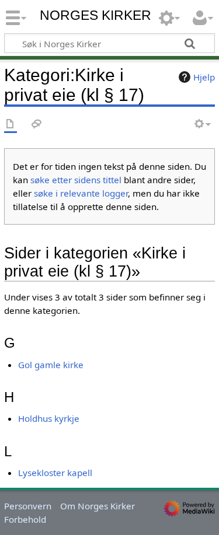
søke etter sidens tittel (75, 180)
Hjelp (204, 77)
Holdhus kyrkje (48, 418)
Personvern (27, 506)
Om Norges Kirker (97, 506)
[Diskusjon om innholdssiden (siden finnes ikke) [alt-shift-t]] (36, 124)
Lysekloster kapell (55, 472)
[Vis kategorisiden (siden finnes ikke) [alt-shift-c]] (10, 124)
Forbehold (25, 519)
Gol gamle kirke (51, 364)
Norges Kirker (95, 15)
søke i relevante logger (81, 193)
